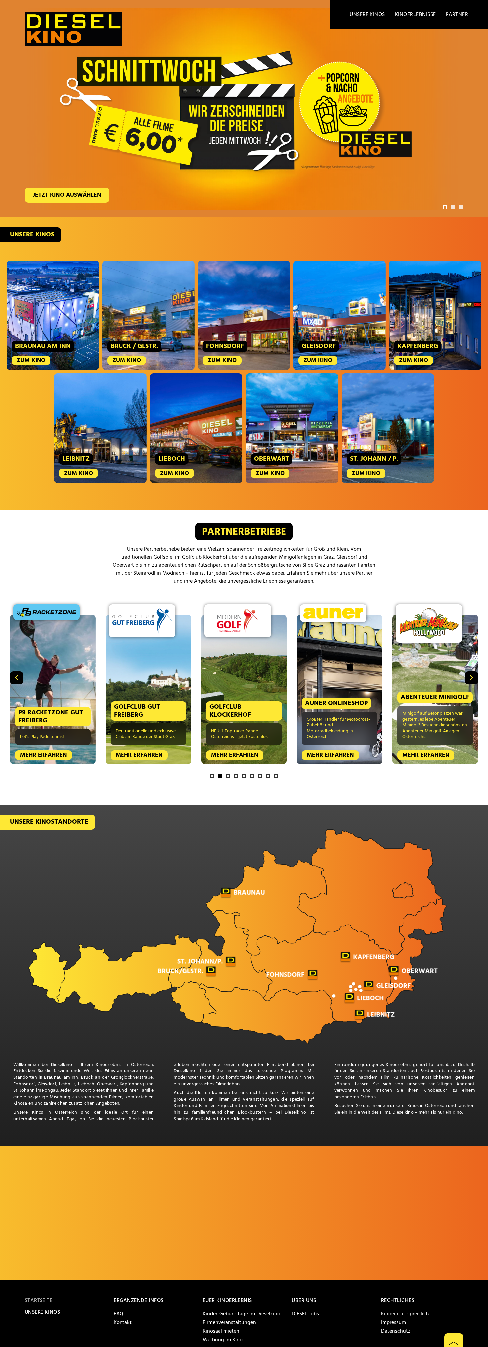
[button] (445, 207)
